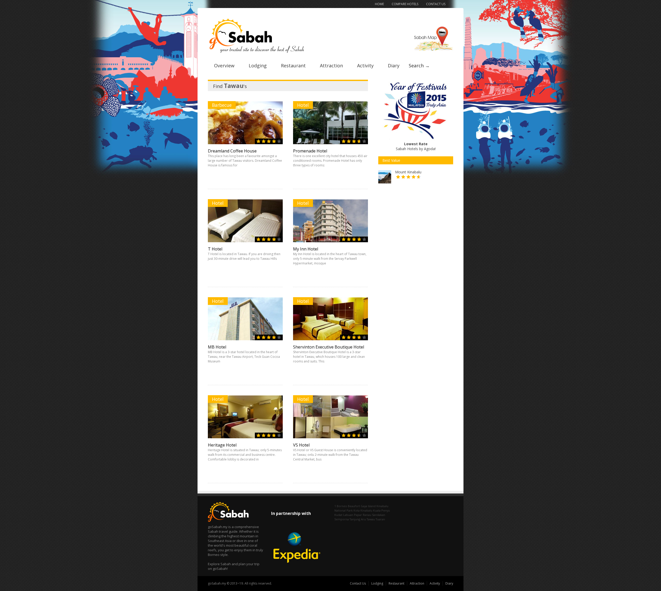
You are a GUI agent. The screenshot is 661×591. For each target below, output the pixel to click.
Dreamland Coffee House (232, 151)
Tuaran (380, 519)
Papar (358, 515)
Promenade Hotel (310, 151)
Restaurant (293, 65)
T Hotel (215, 249)
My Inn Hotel (305, 249)
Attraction (331, 65)
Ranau (367, 515)
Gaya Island (368, 506)
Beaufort (354, 506)
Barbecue (222, 105)
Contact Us (435, 4)
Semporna (341, 519)
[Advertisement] (417, 237)
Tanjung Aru (358, 519)
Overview (224, 65)
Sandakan (378, 515)
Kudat (338, 515)
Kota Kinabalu (362, 510)
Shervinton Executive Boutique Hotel (328, 347)
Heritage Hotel (222, 445)
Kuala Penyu (381, 510)
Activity (365, 65)
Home (379, 4)
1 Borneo (340, 506)
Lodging (258, 65)
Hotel (303, 105)
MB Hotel (217, 347)
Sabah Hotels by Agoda (415, 146)
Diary (393, 65)
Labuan (348, 515)
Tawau (371, 519)
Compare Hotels (405, 4)
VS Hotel (301, 445)
